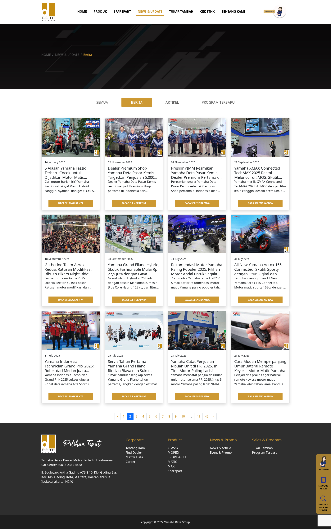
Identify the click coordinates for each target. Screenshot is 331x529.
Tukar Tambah (262, 448)
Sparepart (175, 471)
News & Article (220, 448)
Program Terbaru (264, 452)
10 (183, 416)
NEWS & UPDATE (150, 11)
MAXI (171, 466)
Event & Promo (221, 452)
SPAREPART (122, 11)
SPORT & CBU (178, 457)
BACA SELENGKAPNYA (70, 203)
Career (130, 462)
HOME (82, 11)
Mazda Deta (134, 457)
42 (206, 416)
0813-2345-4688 (70, 465)
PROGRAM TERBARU (218, 102)
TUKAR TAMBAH (181, 11)
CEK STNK (207, 11)
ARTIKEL (172, 102)
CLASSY (173, 448)
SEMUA (102, 102)
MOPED (173, 452)
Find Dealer (134, 452)
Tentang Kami (136, 448)
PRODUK (100, 11)
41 (198, 416)
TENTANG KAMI (233, 11)
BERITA (137, 102)
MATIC (172, 462)
